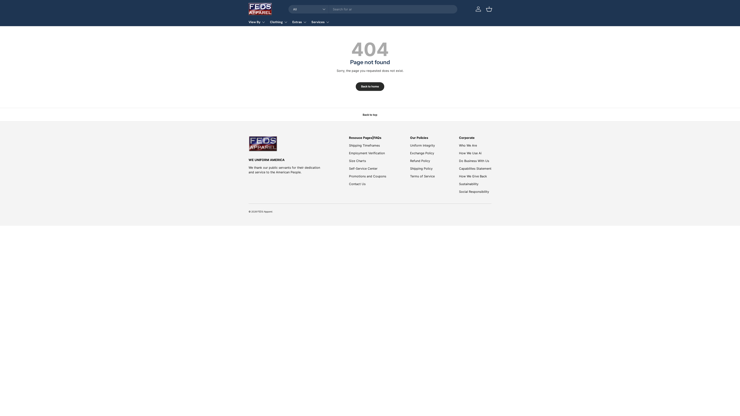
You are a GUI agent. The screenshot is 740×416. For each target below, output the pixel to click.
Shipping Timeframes (364, 145)
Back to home (370, 86)
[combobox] (372, 9)
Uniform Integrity (422, 145)
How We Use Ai (470, 153)
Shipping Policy (421, 168)
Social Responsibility (474, 192)
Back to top (370, 114)
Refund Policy (420, 161)
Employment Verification (367, 153)
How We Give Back (473, 176)
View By (255, 22)
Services (318, 22)
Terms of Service (422, 176)
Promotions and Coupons (367, 176)
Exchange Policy (422, 153)
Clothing (276, 22)
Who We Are (468, 145)
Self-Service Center (363, 168)
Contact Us (357, 184)
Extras (297, 22)
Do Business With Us (474, 161)
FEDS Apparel (264, 211)
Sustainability (468, 184)
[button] (489, 9)
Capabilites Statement (475, 168)
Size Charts (357, 161)
